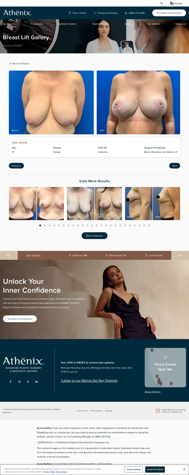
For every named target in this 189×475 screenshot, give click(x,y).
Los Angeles (118, 255)
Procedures (37, 23)
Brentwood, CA (80, 255)
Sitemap (108, 410)
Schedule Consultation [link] (169, 12)
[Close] (184, 469)
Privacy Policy (96, 410)
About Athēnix (153, 392)
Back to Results (20, 63)
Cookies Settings (133, 469)
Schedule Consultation (20, 318)
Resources (180, 23)
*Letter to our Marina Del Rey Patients (89, 380)
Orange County (156, 255)
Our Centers (153, 23)
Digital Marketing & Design (174, 411)
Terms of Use (82, 410)
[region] (94, 469)
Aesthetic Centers (67, 23)
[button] (161, 3)
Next (174, 165)
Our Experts (9, 23)
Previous (16, 165)
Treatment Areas (100, 23)
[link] (77, 13)
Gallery (128, 23)
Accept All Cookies (155, 469)
